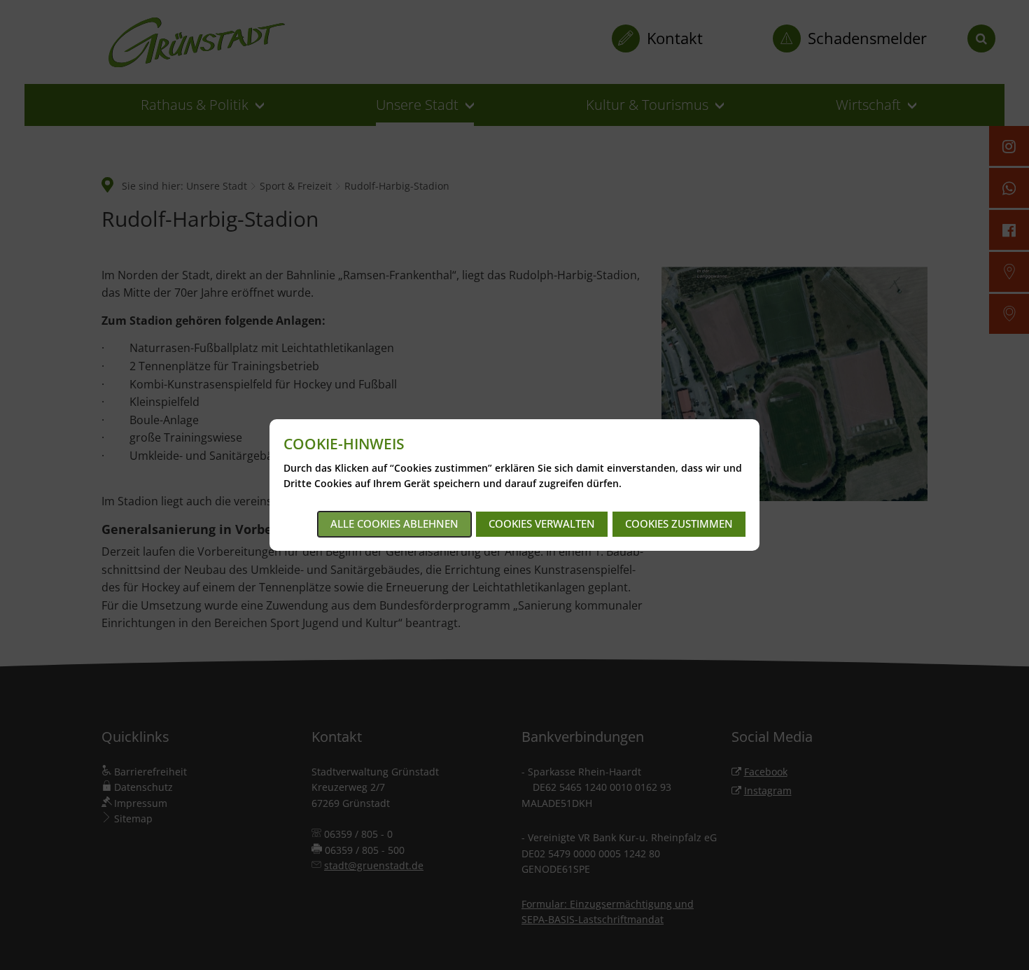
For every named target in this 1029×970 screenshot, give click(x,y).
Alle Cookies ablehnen (394, 523)
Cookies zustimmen (679, 523)
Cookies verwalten (542, 523)
